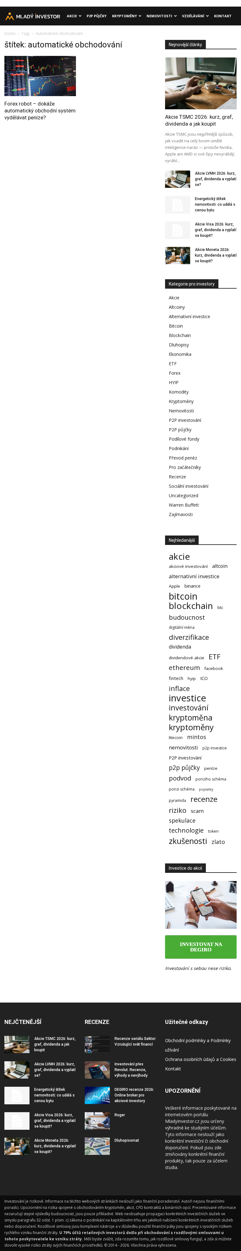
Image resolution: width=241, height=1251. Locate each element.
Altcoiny (177, 307)
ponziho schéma (210, 779)
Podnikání (179, 448)
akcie (179, 556)
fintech (176, 678)
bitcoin (183, 596)
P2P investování (185, 420)
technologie (186, 830)
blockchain (191, 605)
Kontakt (223, 16)
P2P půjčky (96, 16)
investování (188, 707)
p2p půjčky (184, 767)
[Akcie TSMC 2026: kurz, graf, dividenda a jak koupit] (201, 83)
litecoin (176, 737)
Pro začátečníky (185, 467)
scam (197, 811)
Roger (120, 1115)
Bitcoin (176, 326)
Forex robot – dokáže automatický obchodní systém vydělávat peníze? (40, 111)
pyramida (177, 800)
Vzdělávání (193, 16)
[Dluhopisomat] (97, 1146)
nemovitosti (183, 747)
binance (193, 586)
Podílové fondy (184, 439)
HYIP (174, 382)
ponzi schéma (182, 789)
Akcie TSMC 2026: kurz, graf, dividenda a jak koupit (55, 1044)
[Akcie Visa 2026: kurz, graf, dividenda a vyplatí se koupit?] (177, 230)
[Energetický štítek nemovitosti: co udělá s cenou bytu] (177, 205)
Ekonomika (180, 354)
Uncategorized (183, 495)
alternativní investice (194, 576)
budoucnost (187, 617)
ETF (173, 364)
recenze (203, 799)
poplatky (206, 789)
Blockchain (180, 335)
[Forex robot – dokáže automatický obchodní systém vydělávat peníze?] (40, 76)
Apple (174, 586)
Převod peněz (183, 458)
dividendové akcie (186, 658)
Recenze (177, 477)
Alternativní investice (189, 316)
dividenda (180, 647)
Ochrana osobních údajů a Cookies (200, 1059)
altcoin (220, 566)
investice (187, 698)
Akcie (72, 16)
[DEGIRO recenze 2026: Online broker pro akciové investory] (97, 1095)
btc (220, 607)
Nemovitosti (159, 16)
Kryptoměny (124, 16)
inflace (179, 688)
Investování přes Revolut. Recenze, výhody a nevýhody (131, 1070)
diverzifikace (189, 637)
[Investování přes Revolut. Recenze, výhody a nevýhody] (97, 1070)
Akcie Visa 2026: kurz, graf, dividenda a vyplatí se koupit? (215, 230)
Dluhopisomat (127, 1140)
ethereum (184, 667)
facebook (213, 668)
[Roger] (97, 1120)
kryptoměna (190, 717)
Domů (9, 33)
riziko (177, 810)
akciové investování (188, 566)
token (213, 831)
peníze (210, 768)
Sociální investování (188, 486)
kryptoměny (191, 727)
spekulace (182, 820)
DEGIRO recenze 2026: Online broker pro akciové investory (134, 1095)
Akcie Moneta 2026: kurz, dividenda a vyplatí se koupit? (216, 255)
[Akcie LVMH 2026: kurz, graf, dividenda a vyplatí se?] (177, 179)
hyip (192, 678)
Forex (174, 373)
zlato (218, 842)
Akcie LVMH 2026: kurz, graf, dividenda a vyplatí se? (215, 179)
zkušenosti (188, 841)
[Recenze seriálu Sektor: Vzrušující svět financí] (97, 1044)
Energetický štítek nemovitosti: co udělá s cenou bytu (215, 204)
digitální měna (182, 627)
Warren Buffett (184, 505)
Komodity (179, 392)
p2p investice (214, 748)
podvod (180, 778)
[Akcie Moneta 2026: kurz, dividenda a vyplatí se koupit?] (177, 255)
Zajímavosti (181, 514)
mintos (196, 737)
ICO (204, 678)
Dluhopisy (179, 345)
